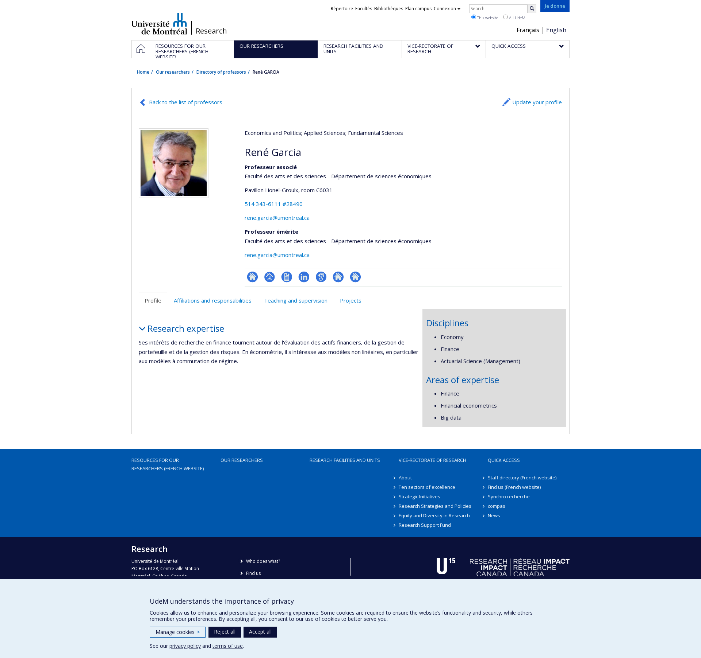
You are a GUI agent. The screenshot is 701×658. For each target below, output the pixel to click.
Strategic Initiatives (419, 496)
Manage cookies (178, 631)
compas (496, 506)
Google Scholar (321, 277)
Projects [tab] (350, 300)
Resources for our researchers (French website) (167, 464)
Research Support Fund (425, 525)
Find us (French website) (514, 487)
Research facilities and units (345, 460)
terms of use (227, 645)
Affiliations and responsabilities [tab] (213, 300)
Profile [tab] (153, 300)
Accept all (260, 631)
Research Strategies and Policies (435, 506)
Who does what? (263, 561)
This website (487, 17)
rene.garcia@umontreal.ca (277, 217)
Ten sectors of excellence (427, 487)
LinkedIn (304, 277)
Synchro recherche (509, 496)
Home (143, 72)
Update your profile (537, 102)
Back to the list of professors (185, 102)
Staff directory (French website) (522, 477)
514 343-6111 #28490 (274, 203)
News (494, 515)
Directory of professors (221, 72)
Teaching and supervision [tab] (295, 300)
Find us (253, 573)
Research (211, 31)
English (556, 30)
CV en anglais (286, 277)
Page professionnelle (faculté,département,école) (269, 277)
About (405, 477)
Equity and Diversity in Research (434, 515)
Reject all (224, 631)
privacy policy (185, 645)
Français (528, 30)
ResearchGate (252, 277)
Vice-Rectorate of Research (432, 460)
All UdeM (516, 17)
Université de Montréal (159, 24)
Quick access (504, 460)
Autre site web (338, 277)
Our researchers (173, 72)
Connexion (445, 8)
